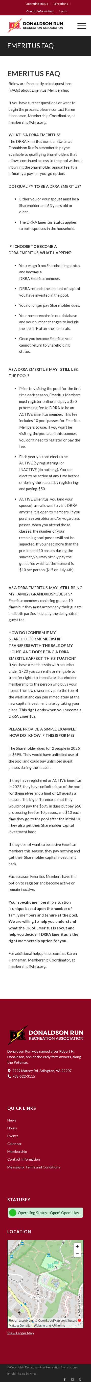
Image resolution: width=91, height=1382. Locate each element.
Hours (12, 1128)
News (11, 1120)
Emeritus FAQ (30, 46)
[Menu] (79, 25)
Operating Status (37, 4)
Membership (17, 1151)
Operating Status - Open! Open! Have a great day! (50, 1212)
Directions (61, 4)
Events (12, 1136)
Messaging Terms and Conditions (33, 1167)
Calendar (14, 1143)
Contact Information (40, 11)
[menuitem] (37, 4)
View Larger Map (20, 1333)
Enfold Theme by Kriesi (22, 1373)
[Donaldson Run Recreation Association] (38, 25)
